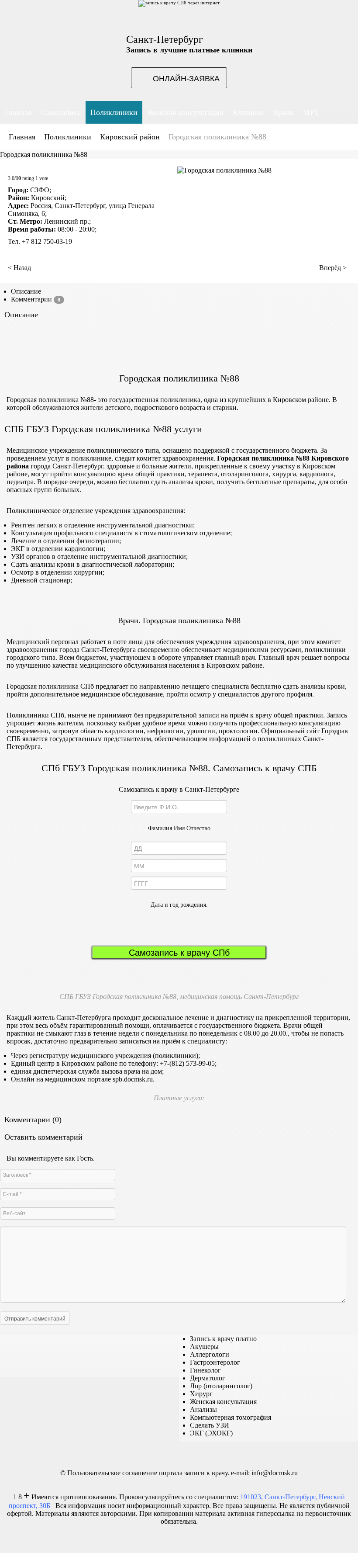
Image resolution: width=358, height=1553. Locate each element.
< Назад (19, 267)
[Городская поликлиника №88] (224, 170)
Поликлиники (67, 136)
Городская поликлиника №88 (43, 154)
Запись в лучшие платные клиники (189, 49)
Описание (26, 291)
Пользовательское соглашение (112, 1473)
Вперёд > (333, 267)
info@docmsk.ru (274, 1473)
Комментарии (35, 299)
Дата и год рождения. (179, 904)
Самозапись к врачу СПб (179, 952)
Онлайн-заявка (186, 77)
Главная (22, 136)
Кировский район (130, 136)
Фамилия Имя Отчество (179, 828)
